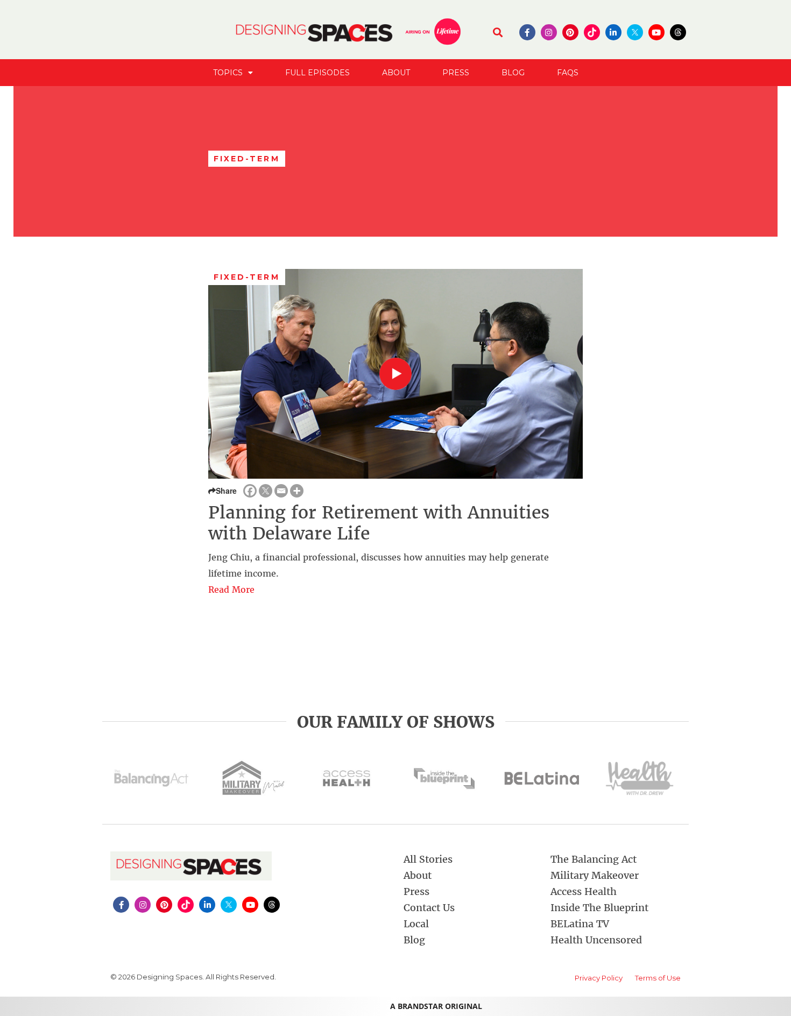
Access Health (583, 891)
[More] (296, 491)
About (396, 72)
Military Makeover (594, 875)
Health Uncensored (596, 940)
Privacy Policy (599, 978)
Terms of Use (658, 978)
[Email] (281, 491)
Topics (228, 72)
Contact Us (429, 907)
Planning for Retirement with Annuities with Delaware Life (378, 523)
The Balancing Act (593, 859)
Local (416, 924)
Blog (513, 72)
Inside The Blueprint (599, 907)
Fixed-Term (247, 277)
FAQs (567, 72)
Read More (231, 589)
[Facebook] (250, 491)
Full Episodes (317, 72)
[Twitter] (265, 491)
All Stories (428, 859)
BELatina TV (579, 924)
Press (455, 72)
